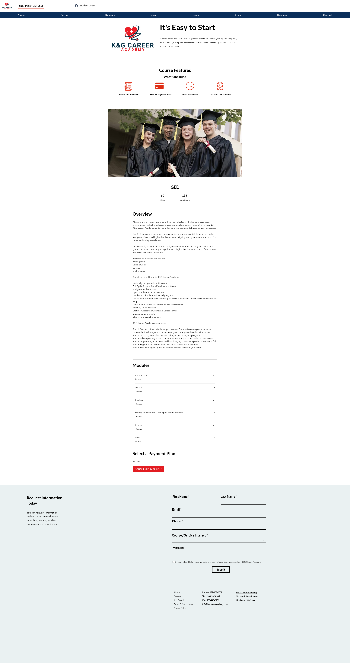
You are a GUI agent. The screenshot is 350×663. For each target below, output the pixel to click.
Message (178, 547)
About (177, 592)
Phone (176, 521)
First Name (180, 496)
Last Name (228, 496)
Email (176, 509)
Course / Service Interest (189, 535)
